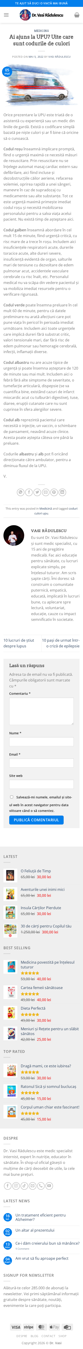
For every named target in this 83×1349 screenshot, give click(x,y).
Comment (22, 1248)
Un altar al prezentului (34, 1230)
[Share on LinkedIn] (62, 492)
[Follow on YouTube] (49, 1186)
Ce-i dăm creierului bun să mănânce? (47, 1243)
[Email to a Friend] (46, 492)
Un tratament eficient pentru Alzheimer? (40, 1217)
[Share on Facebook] (29, 492)
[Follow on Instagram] (16, 1186)
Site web (16, 775)
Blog (35, 1336)
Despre (21, 1336)
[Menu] (6, 14)
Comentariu (20, 693)
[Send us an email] (32, 1186)
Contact (48, 1336)
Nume (15, 733)
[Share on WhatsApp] (20, 492)
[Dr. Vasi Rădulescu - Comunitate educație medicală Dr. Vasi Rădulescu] (41, 15)
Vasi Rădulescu (59, 56)
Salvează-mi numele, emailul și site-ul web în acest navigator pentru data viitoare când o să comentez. (40, 804)
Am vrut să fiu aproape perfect (41, 1258)
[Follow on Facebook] (8, 1186)
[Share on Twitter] (37, 492)
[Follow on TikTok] (24, 1186)
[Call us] (41, 1186)
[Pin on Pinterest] (54, 492)
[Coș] (77, 15)
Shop (62, 1336)
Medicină (41, 30)
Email (15, 754)
